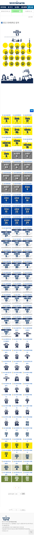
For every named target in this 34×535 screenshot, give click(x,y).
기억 (9, 509)
